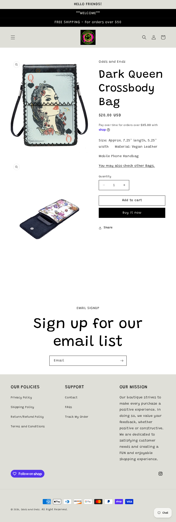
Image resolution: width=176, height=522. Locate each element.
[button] (13, 37)
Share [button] (108, 227)
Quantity (105, 176)
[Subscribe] (121, 361)
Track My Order (76, 417)
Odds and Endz (30, 509)
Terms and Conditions (28, 426)
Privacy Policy (21, 397)
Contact (71, 397)
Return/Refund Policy (27, 417)
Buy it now (132, 212)
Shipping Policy (22, 407)
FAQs (68, 407)
